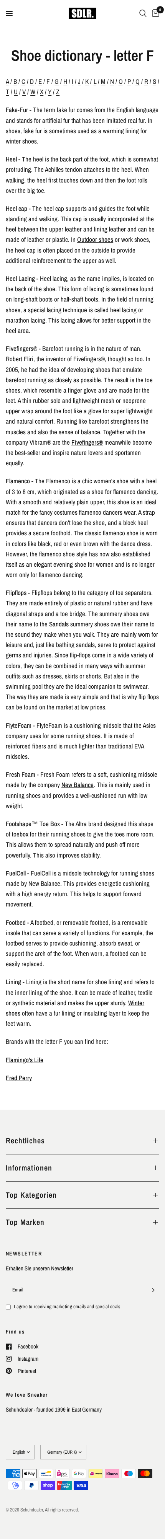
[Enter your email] (151, 1290)
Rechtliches (25, 1140)
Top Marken (25, 1222)
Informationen (29, 1167)
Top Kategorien (31, 1195)
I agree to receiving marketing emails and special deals (67, 1306)
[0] (154, 13)
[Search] (143, 13)
